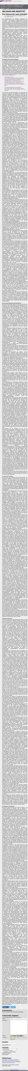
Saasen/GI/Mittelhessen (17, 6)
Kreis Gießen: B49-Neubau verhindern (10, 1059)
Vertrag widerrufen (14, 1070)
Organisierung (17, 5)
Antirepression (10, 5)
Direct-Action (3, 5)
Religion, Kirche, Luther (13, 9)
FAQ (21, 1069)
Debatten (9, 6)
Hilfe (9, 1045)
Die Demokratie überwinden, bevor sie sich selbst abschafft (10, 1061)
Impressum (18, 1069)
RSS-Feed (25, 1069)
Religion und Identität (23, 9)
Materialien (3, 8)
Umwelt (22, 5)
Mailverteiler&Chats (11, 1062)
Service (7, 8)
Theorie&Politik (4, 6)
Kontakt (15, 1069)
